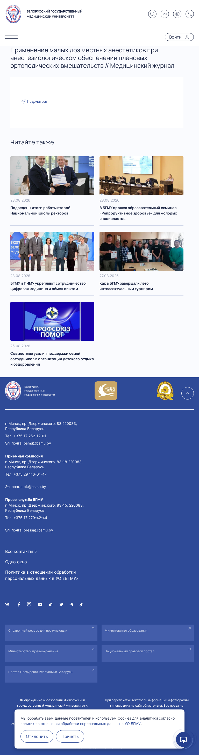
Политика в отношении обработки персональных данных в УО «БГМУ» (41, 575)
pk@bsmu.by (35, 486)
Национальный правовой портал (129, 651)
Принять (70, 736)
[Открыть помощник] (183, 739)
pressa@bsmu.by (38, 530)
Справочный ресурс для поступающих (37, 630)
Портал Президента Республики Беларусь (40, 672)
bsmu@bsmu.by (37, 443)
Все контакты (19, 551)
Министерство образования (126, 630)
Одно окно (16, 561)
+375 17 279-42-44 (30, 517)
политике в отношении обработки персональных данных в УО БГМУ (80, 723)
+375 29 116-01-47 (30, 474)
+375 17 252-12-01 (29, 436)
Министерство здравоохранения (33, 651)
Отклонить (37, 736)
